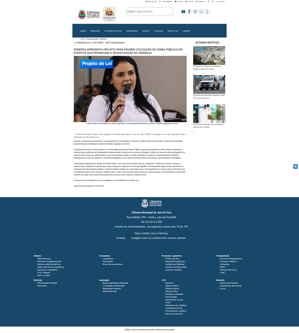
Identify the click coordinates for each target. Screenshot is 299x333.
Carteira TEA (171, 291)
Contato (179, 1)
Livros (223, 288)
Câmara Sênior (172, 288)
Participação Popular (47, 283)
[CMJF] (78, 14)
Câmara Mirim (171, 286)
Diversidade (171, 297)
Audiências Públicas (174, 264)
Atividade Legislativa (113, 31)
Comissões (108, 261)
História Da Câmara (229, 283)
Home (82, 39)
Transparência (132, 31)
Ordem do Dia (172, 259)
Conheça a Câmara (174, 294)
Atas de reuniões (173, 270)
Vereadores (95, 31)
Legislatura (108, 259)
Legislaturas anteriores (231, 286)
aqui (128, 237)
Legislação (158, 31)
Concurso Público (228, 261)
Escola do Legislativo (47, 270)
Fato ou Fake (43, 275)
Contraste (201, 1)
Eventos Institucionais (176, 267)
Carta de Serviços (228, 270)
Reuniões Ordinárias (175, 261)
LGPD (222, 267)
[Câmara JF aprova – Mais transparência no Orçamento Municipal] (209, 55)
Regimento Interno (112, 288)
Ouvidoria (42, 286)
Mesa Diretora (44, 259)
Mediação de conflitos (176, 305)
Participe (146, 31)
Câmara (83, 31)
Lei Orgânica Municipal (114, 286)
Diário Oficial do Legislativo (50, 267)
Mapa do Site (152, 1)
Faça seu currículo (174, 314)
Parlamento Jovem (174, 300)
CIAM (168, 302)
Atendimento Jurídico (176, 311)
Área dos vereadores (113, 264)
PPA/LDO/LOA (110, 291)
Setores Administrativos (49, 264)
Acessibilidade (167, 1)
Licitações (224, 264)
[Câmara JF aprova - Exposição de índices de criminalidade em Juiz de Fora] (209, 84)
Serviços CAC (172, 31)
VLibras (190, 1)
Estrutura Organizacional (49, 261)
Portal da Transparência (231, 259)
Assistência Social (173, 308)
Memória (186, 31)
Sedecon (169, 283)
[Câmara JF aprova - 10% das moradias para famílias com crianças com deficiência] (209, 114)
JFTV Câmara (43, 273)
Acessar (221, 1)
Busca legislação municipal (115, 283)
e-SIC (222, 273)
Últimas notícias (207, 42)
